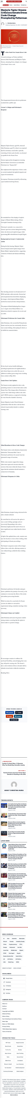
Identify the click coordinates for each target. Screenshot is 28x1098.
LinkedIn (19, 716)
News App (5, 1021)
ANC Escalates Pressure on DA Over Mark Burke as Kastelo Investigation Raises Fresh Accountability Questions (16, 886)
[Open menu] (2, 1)
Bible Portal (8, 1060)
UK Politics (10, 959)
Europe (5, 947)
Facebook (10, 712)
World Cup (10, 962)
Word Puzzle (8, 1046)
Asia (8, 938)
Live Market (20, 1060)
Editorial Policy (6, 1013)
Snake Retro (20, 1046)
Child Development (20, 1067)
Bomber (20, 1049)
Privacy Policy (6, 1026)
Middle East (14, 950)
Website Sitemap (7, 968)
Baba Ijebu (21, 938)
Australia (14, 938)
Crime (4, 944)
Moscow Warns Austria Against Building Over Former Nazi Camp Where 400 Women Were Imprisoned (16, 824)
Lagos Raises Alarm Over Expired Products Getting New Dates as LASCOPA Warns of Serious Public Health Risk (17, 847)
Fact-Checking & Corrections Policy (11, 1019)
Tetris (8, 1057)
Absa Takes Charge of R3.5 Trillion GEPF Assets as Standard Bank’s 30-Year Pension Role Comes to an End (17, 905)
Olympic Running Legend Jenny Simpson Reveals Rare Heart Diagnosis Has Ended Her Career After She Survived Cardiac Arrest (17, 895)
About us (4, 1003)
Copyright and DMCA (8, 1011)
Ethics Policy (5, 1016)
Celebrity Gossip (20, 941)
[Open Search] (26, 1)
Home (10, 5)
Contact (4, 1008)
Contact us (23, 5)
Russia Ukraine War (8, 956)
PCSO (4, 953)
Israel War (5, 950)
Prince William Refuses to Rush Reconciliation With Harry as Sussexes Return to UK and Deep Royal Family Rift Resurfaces (16, 915)
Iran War (20, 947)
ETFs (21, 944)
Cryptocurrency (13, 944)
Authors (4, 1006)
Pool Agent (11, 953)
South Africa (19, 956)
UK (4, 959)
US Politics (18, 959)
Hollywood (12, 947)
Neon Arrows (8, 1053)
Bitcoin (5, 941)
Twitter (19, 712)
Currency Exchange (8, 1071)
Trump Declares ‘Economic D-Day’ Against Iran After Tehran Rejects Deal (17, 815)
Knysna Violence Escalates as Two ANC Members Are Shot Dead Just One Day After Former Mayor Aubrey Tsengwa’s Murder (17, 856)
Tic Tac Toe (8, 1049)
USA (4, 962)
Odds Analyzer (20, 1071)
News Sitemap (17, 968)
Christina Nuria (11, 23)
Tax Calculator (8, 1067)
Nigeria (21, 950)
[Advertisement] (14, 73)
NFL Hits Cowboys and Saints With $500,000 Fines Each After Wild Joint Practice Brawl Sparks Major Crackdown (17, 866)
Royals (18, 953)
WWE (17, 962)
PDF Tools (8, 1042)
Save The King (20, 1053)
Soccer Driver (20, 1057)
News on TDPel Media (8, 1024)
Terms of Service (6, 1031)
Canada (11, 941)
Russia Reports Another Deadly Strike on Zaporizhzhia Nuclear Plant (16, 833)
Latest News (17, 5)
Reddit (10, 716)
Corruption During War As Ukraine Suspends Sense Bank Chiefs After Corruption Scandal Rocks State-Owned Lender (17, 806)
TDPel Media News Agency (14, 1)
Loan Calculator (20, 1064)
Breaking (6, 5)
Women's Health (8, 1064)
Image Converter (20, 1042)
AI (3, 938)
